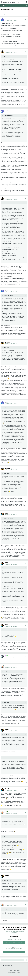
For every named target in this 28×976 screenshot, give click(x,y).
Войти (14, 951)
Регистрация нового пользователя (14, 942)
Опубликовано (11, 20)
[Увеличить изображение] (8, 378)
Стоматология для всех (10, 2)
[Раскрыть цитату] (3, 56)
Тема (9, 970)
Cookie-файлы (16, 970)
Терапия (9, 14)
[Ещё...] (25, 19)
